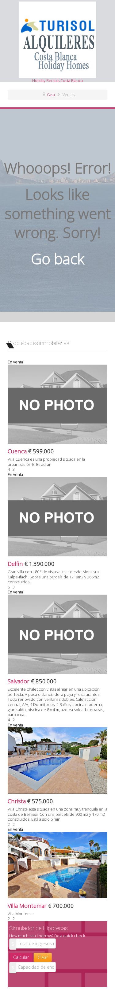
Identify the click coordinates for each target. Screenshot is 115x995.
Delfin (16, 563)
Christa (17, 801)
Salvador (19, 681)
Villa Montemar (28, 905)
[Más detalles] (57, 404)
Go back (57, 259)
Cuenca (18, 451)
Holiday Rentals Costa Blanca (57, 80)
